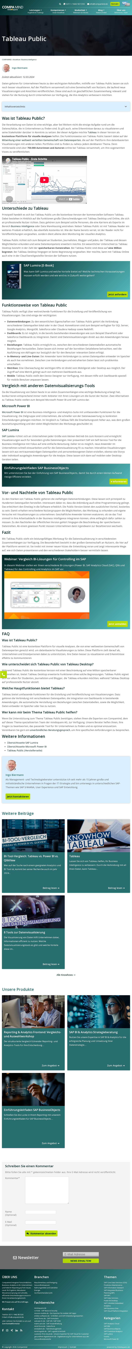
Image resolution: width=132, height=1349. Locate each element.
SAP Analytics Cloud (111, 1323)
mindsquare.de (40, 1308)
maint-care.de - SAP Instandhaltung (48, 1323)
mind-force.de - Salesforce (44, 1326)
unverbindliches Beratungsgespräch (50, 730)
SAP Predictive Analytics (113, 1331)
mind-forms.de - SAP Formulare (46, 1318)
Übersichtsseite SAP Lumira (22, 742)
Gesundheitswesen (42, 1285)
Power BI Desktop (111, 1300)
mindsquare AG (123, 1347)
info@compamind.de (99, 4)
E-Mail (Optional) (10, 1223)
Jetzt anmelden (117, 623)
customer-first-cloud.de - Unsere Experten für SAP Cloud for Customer (61, 1334)
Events (106, 1336)
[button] (66, 106)
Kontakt (115, 4)
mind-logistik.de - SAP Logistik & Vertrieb (49, 1331)
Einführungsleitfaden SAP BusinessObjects (36, 468)
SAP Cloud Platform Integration (116, 1311)
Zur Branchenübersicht (43, 1293)
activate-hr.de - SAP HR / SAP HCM (47, 1321)
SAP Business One (111, 1308)
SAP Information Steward (113, 1288)
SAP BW (107, 1326)
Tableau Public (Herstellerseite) (24, 750)
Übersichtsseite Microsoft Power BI (27, 746)
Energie (37, 1290)
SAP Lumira (8, 436)
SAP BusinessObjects (112, 1329)
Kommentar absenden (43, 1233)
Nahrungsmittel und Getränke (46, 1288)
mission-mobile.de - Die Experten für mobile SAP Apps (55, 1313)
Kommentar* (12, 1178)
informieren (119, 481)
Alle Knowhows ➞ (66, 974)
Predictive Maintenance (113, 1285)
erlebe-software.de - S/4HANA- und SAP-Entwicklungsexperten (58, 1316)
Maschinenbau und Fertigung (45, 1282)
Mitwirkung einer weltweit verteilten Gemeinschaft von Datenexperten (41, 140)
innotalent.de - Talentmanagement (47, 1329)
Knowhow (16, 59)
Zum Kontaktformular (11, 1323)
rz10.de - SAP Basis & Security (45, 1310)
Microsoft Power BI (12, 412)
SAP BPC (107, 1295)
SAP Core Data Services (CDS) (115, 1282)
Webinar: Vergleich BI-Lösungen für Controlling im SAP (45, 559)
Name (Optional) (10, 1213)
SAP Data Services (111, 1298)
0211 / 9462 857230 (75, 4)
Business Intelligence (28, 59)
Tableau (92, 132)
